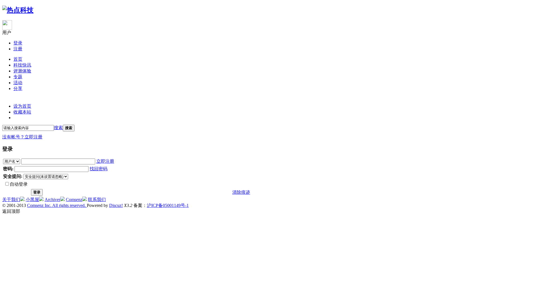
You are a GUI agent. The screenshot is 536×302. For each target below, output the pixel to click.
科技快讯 (22, 65)
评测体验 (22, 71)
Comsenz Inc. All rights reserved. (57, 205)
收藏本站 (22, 112)
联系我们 (97, 199)
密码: (8, 168)
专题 (17, 76)
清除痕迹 (241, 192)
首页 (17, 59)
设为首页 (22, 106)
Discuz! (116, 205)
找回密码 (98, 168)
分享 (17, 88)
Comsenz (74, 199)
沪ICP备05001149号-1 (168, 205)
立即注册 (33, 137)
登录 (17, 43)
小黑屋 (32, 199)
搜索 (58, 127)
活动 (17, 82)
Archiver (52, 199)
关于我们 (11, 199)
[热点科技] (18, 10)
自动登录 (19, 184)
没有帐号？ (13, 137)
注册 (17, 48)
